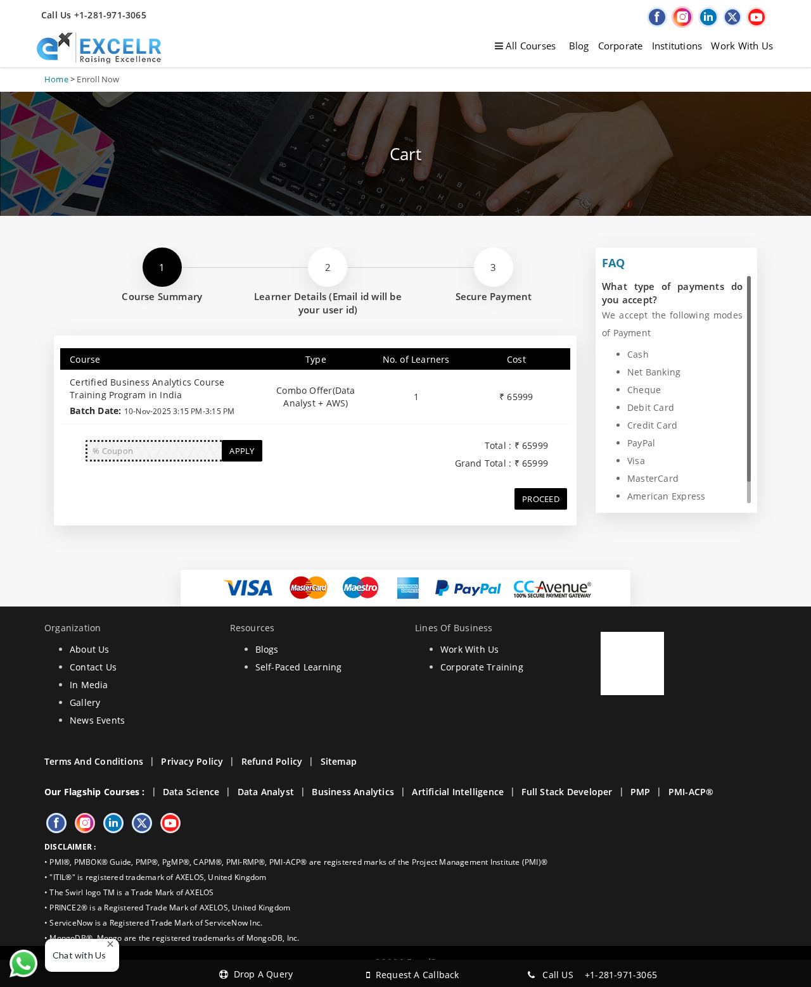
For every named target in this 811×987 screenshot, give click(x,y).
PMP (640, 792)
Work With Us (742, 45)
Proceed (540, 499)
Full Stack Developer (566, 792)
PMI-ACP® (691, 792)
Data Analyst (266, 792)
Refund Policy (272, 761)
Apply (241, 450)
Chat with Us (79, 955)
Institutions (677, 45)
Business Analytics (353, 792)
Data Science (191, 792)
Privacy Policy (192, 761)
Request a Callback (414, 975)
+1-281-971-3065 (621, 974)
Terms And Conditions (93, 761)
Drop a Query (260, 974)
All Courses (529, 45)
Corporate (620, 45)
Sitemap (339, 761)
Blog (579, 45)
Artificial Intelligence (458, 792)
